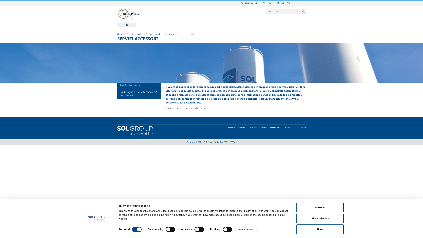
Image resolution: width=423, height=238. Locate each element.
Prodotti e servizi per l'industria (160, 34)
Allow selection (320, 218)
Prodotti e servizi (134, 34)
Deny (320, 229)
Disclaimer (275, 127)
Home (126, 25)
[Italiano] (128, 14)
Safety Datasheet (249, 3)
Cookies (241, 127)
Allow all (320, 207)
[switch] (170, 229)
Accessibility (300, 127)
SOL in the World (284, 3)
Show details (245, 229)
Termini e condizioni (258, 127)
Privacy (231, 127)
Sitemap (287, 127)
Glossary (267, 3)
